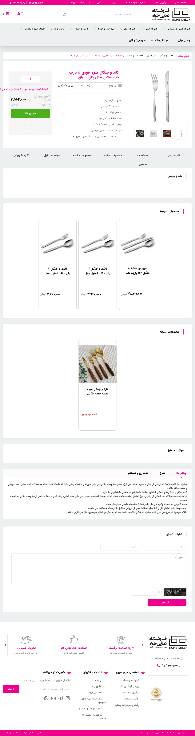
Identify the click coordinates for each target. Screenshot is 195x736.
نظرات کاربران (21, 155)
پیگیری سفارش (160, 3)
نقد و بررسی (173, 155)
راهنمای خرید (180, 3)
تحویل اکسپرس (26, 648)
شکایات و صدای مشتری (90, 709)
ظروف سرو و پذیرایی (34, 29)
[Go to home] (183, 55)
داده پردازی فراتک (10, 732)
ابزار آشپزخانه (161, 40)
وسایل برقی (184, 40)
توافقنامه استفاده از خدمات (94, 717)
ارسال (11, 689)
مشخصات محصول (142, 156)
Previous (142, 645)
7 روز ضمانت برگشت (121, 648)
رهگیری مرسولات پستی (127, 705)
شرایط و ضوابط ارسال (135, 3)
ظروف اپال (129, 29)
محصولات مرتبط (112, 155)
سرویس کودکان (137, 40)
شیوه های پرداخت (129, 680)
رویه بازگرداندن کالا (129, 686)
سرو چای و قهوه (106, 29)
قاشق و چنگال (81, 29)
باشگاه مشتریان (78, 3)
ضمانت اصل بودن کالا (74, 648)
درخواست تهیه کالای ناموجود (93, 700)
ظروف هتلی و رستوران (178, 29)
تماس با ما (97, 3)
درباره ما (113, 3)
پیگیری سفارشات (130, 693)
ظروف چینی (151, 29)
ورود (23, 8)
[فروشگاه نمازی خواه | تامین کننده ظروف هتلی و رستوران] (171, 14)
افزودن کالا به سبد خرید (30, 114)
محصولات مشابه (82, 155)
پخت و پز (59, 29)
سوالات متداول (52, 155)
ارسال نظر (167, 602)
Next (5, 645)
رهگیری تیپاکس (130, 699)
